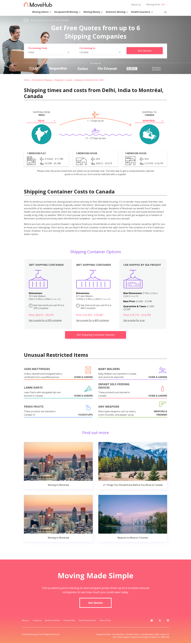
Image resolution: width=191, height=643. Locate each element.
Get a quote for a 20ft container (45, 320)
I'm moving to (87, 48)
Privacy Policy (69, 620)
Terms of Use (105, 620)
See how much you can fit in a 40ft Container (94, 307)
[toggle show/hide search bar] (163, 11)
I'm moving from (37, 48)
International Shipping (42, 80)
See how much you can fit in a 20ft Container (47, 307)
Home (27, 80)
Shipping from (41, 113)
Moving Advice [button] (40, 11)
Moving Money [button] (92, 11)
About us (25, 620)
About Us (136, 4)
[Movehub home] (38, 4)
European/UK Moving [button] (66, 11)
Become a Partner (52, 620)
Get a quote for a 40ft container (92, 320)
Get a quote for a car (134, 320)
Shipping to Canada (63, 80)
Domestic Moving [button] (115, 11)
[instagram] (168, 621)
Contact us (37, 620)
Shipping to (149, 113)
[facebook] (151, 621)
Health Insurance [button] (140, 11)
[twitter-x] (160, 621)
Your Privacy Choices (87, 620)
